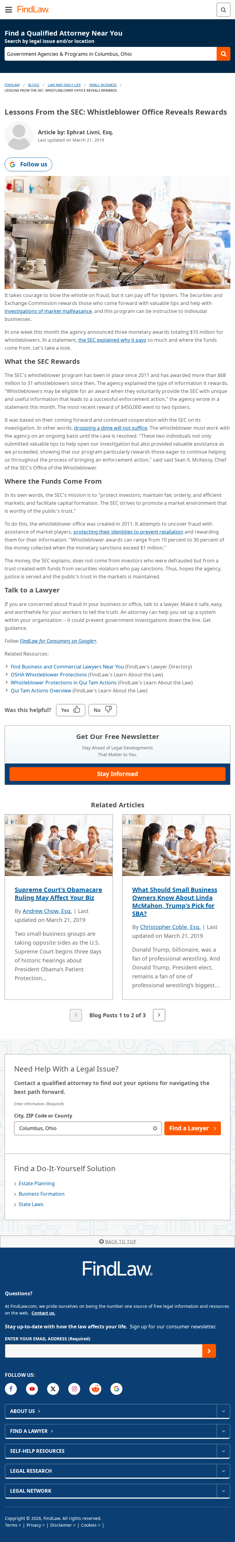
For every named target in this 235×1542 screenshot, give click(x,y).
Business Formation (42, 1193)
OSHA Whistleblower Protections (49, 674)
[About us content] (223, 1411)
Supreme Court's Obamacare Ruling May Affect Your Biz (58, 893)
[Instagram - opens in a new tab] (74, 1389)
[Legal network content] (223, 1491)
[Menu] (8, 9)
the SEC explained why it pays (112, 340)
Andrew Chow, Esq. (47, 911)
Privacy (34, 1525)
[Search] (223, 10)
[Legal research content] (223, 1471)
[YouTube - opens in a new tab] (32, 1389)
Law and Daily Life (64, 84)
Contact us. (43, 1313)
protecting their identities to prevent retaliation (128, 531)
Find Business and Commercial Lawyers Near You (67, 666)
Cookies (89, 1525)
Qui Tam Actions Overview (41, 690)
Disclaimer (61, 1525)
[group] (117, 918)
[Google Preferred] (116, 1389)
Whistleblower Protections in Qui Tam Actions (64, 682)
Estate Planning (37, 1183)
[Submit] (209, 1351)
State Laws (31, 1204)
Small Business (103, 84)
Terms (11, 1525)
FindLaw (12, 84)
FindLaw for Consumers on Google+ (58, 641)
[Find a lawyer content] (223, 1431)
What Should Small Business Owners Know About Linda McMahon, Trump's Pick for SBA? (174, 901)
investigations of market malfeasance (48, 311)
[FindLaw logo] (35, 9)
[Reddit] (95, 1389)
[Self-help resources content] (223, 1451)
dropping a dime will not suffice (110, 428)
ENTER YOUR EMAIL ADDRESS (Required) (47, 1339)
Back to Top (120, 1241)
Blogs (33, 84)
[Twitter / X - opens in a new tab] (53, 1389)
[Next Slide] (159, 1015)
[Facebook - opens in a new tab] (11, 1389)
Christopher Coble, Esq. (170, 927)
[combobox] (88, 1128)
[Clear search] (155, 1128)
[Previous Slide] (76, 1015)
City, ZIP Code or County (43, 1115)
